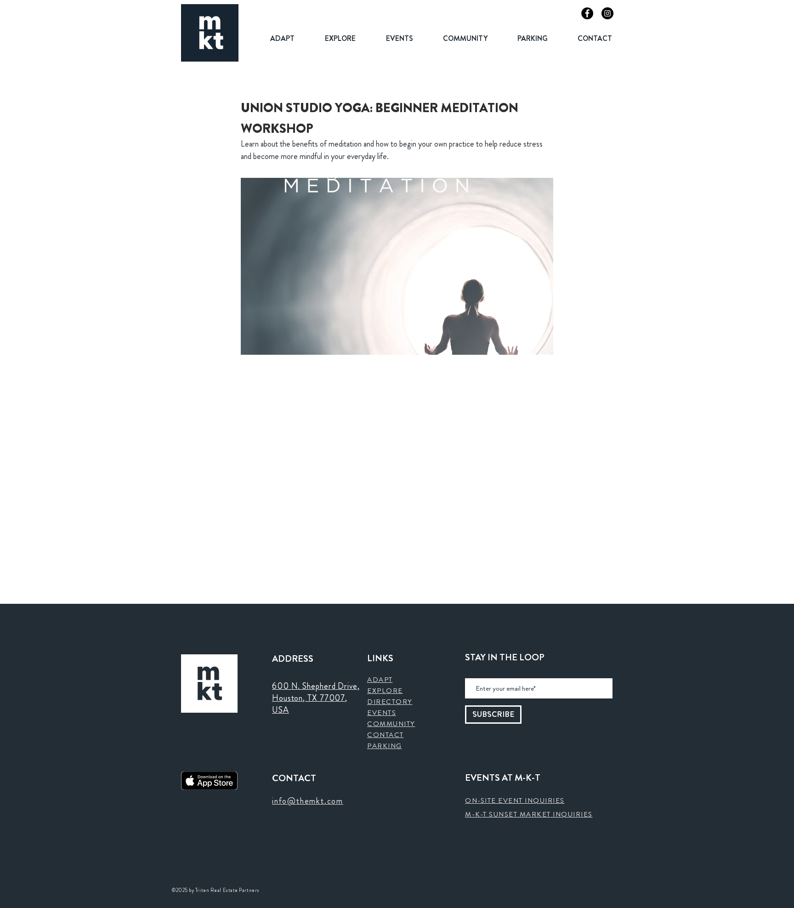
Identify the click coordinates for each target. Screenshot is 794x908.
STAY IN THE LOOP (504, 657)
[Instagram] (607, 13)
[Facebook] (587, 13)
